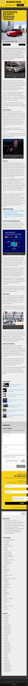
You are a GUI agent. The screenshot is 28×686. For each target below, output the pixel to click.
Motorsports (7, 579)
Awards (5, 547)
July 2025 (6, 635)
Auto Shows (6, 542)
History (5, 572)
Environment (6, 561)
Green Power (7, 570)
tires (5, 603)
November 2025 (7, 629)
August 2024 (6, 652)
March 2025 (6, 642)
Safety (5, 595)
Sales (5, 596)
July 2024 (6, 654)
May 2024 (6, 657)
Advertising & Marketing (9, 539)
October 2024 (7, 649)
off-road (6, 581)
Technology (6, 601)
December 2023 (7, 665)
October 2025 (7, 631)
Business (6, 549)
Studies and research (8, 598)
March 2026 (6, 623)
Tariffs (5, 599)
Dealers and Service (8, 555)
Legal (5, 576)
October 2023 (7, 668)
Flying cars (6, 566)
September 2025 (7, 632)
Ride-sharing (6, 593)
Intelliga (13, 683)
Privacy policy (5, 683)
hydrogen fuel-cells (8, 575)
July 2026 (6, 617)
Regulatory (6, 592)
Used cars (6, 609)
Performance (7, 583)
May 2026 (6, 620)
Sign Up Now (20, 5)
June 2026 (6, 618)
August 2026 (6, 615)
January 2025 (7, 645)
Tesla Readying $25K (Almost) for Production (13, 214)
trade (5, 604)
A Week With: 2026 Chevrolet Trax (11, 520)
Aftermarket (6, 541)
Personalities (7, 584)
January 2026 (7, 626)
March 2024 (6, 660)
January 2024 (7, 663)
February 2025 (7, 643)
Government (6, 569)
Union (5, 607)
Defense (6, 558)
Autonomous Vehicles (8, 546)
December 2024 (7, 646)
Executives (6, 564)
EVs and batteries (8, 563)
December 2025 (7, 628)
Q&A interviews (7, 587)
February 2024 (7, 662)
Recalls (5, 590)
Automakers (6, 544)
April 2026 (6, 621)
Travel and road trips (8, 606)
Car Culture (6, 550)
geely (5, 567)
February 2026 (7, 625)
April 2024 (6, 658)
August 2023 (6, 671)
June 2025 (6, 637)
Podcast (6, 586)
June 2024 (6, 655)
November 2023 (7, 666)
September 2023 (7, 669)
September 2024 (7, 651)
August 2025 (6, 634)
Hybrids (5, 573)
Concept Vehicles (7, 552)
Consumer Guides (8, 553)
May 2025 (6, 638)
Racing (5, 589)
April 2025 (6, 640)
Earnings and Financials (9, 559)
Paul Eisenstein (7, 41)
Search (23, 513)
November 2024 (7, 648)
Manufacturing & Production (10, 578)
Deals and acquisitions (9, 556)
